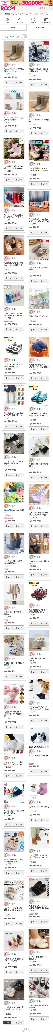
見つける (19, 20)
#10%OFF (35, 807)
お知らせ (33, 20)
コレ (9, 82)
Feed (6, 20)
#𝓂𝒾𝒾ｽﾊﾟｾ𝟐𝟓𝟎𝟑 (9, 510)
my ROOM (46, 20)
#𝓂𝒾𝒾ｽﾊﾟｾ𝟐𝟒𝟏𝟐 (34, 756)
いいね (20, 82)
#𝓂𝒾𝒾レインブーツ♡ (12, 69)
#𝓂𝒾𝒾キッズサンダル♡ (13, 811)
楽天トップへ (45, 8)
